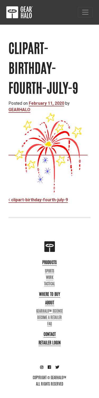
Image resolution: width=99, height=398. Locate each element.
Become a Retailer (49, 317)
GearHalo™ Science (49, 311)
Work (49, 277)
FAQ (49, 323)
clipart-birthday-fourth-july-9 (39, 199)
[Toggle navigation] (85, 12)
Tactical (49, 283)
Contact (50, 334)
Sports (49, 271)
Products (49, 262)
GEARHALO (19, 109)
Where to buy (49, 294)
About (49, 303)
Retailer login (50, 343)
